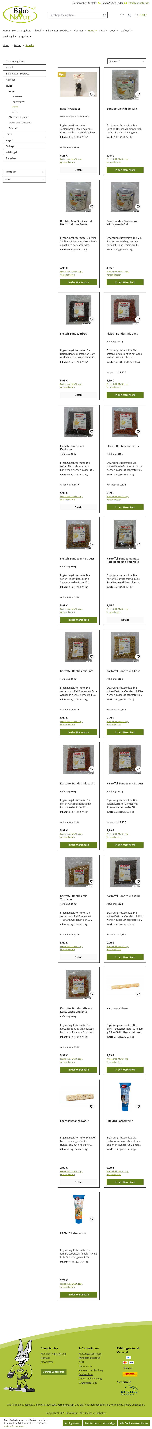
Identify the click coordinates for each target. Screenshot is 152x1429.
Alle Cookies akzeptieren (134, 1423)
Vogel (9, 140)
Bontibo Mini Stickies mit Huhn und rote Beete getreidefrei (76, 222)
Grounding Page (88, 1382)
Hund (9, 85)
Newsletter (47, 1362)
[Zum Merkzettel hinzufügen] (92, 94)
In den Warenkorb (125, 170)
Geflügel (10, 146)
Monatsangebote (15, 61)
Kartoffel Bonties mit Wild (123, 896)
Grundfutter (17, 96)
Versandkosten (65, 1404)
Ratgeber (11, 158)
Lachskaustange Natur (74, 1121)
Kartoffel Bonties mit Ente (76, 671)
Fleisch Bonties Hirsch (74, 333)
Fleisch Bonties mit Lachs (123, 446)
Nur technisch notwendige (100, 1423)
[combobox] (74, 15)
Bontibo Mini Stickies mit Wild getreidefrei (122, 222)
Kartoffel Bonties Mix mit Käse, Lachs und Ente (76, 1010)
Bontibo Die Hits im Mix (122, 108)
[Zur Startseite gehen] (20, 14)
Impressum (85, 1366)
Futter (12, 91)
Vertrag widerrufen (54, 1371)
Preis (8, 179)
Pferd (9, 134)
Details (79, 170)
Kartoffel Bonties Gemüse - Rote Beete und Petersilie (124, 560)
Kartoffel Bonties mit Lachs (77, 783)
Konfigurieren (72, 1423)
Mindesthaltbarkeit (89, 1357)
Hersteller (10, 171)
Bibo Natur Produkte (17, 73)
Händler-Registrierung (53, 1353)
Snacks (15, 106)
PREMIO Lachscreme (120, 1121)
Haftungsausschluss (90, 1353)
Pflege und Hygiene (18, 117)
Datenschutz (86, 1374)
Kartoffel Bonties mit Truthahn (73, 897)
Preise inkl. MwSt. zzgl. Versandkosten (71, 161)
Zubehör (13, 128)
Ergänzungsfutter (19, 101)
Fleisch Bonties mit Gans (122, 333)
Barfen (15, 112)
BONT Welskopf (70, 108)
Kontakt (45, 1357)
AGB (81, 1362)
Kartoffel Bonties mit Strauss (125, 783)
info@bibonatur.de (138, 3)
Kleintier (10, 79)
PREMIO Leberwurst (73, 1233)
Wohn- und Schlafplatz (20, 122)
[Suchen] (104, 15)
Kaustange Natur (117, 1008)
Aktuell (10, 67)
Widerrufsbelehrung (90, 1378)
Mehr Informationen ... (15, 1426)
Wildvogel (11, 152)
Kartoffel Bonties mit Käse (123, 671)
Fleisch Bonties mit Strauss (77, 558)
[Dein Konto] (129, 15)
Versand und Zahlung (91, 1370)
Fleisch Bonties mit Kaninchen (72, 447)
